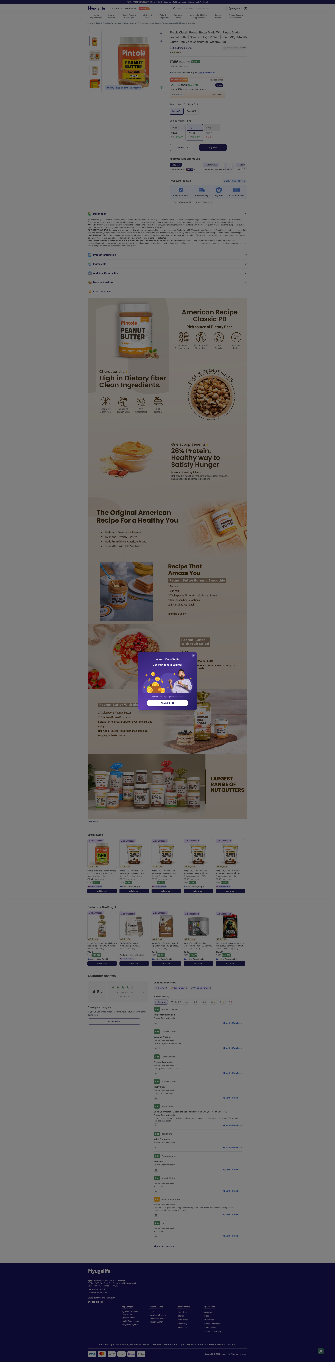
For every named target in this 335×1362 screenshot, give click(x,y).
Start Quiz (166, 703)
